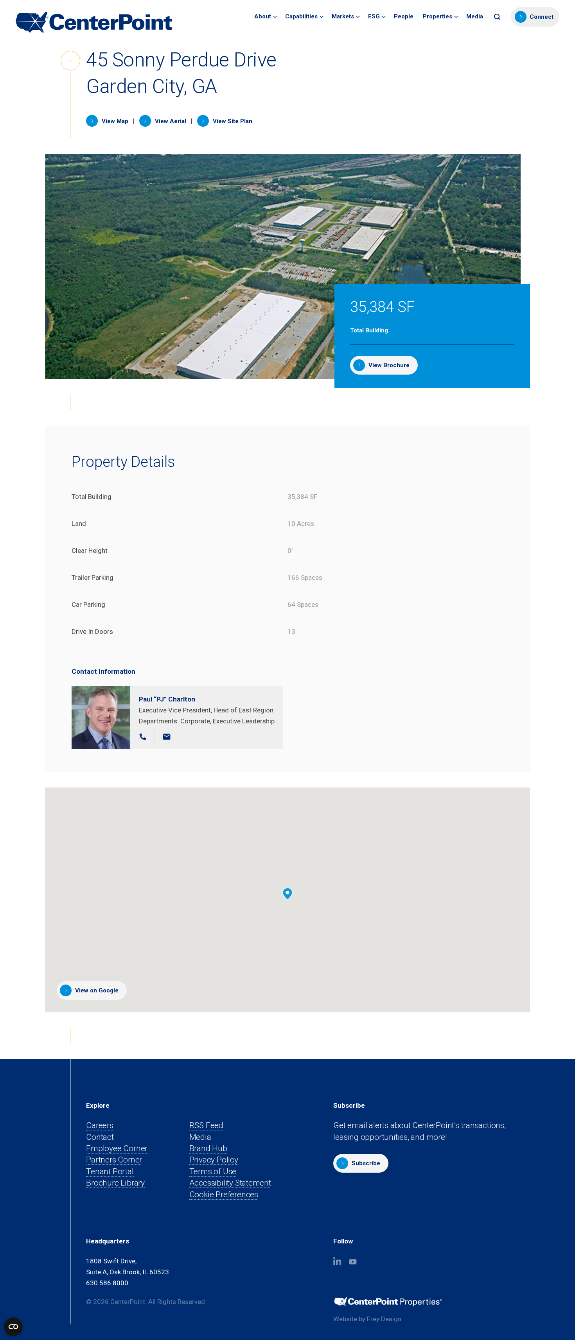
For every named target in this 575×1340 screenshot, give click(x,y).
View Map (114, 121)
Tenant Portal (109, 1172)
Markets (343, 16)
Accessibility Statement (230, 1183)
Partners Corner (114, 1160)
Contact (100, 1137)
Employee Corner (116, 1148)
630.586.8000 (107, 1283)
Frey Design (384, 1319)
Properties (437, 16)
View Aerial (169, 121)
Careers (99, 1125)
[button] (498, 17)
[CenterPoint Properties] (94, 22)
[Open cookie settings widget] (13, 1326)
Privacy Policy (213, 1159)
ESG (374, 16)
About (262, 16)
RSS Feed (206, 1125)
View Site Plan (231, 121)
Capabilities (301, 16)
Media (474, 16)
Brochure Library (115, 1183)
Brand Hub (208, 1148)
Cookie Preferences (223, 1194)
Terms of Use (212, 1171)
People (403, 16)
